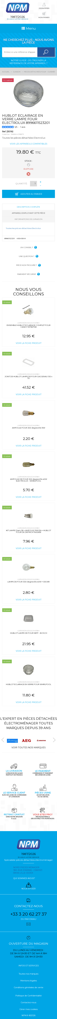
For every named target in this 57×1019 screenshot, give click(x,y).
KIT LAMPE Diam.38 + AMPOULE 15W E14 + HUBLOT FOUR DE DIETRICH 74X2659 (28, 531)
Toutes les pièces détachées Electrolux (23, 228)
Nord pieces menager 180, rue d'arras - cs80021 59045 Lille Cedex (27, 870)
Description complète (28, 207)
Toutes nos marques (28, 974)
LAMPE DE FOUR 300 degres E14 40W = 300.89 (28, 582)
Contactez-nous (28, 1002)
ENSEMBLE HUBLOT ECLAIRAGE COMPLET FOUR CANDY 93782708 (28, 326)
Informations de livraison (28, 219)
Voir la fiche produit (28, 343)
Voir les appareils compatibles (28, 144)
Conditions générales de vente (28, 987)
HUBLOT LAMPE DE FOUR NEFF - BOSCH (28, 633)
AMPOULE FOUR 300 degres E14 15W (28, 428)
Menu (30, 28)
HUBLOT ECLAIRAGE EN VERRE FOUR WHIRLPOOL (28, 684)
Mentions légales (28, 980)
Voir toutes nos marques (28, 747)
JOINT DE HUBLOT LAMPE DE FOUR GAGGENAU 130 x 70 (28, 377)
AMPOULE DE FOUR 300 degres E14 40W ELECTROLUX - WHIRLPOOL (28, 480)
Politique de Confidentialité (28, 995)
